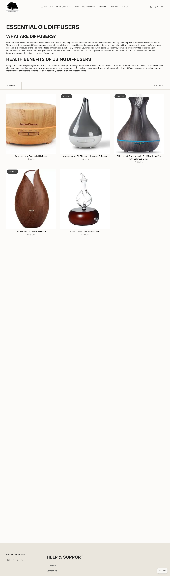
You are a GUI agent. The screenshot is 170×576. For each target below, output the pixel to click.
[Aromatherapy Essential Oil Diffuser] (31, 124)
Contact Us (52, 570)
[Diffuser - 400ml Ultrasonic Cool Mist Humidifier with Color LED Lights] (139, 124)
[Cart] (162, 7)
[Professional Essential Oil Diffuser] (85, 199)
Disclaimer (51, 565)
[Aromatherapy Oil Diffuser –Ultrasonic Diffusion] (85, 124)
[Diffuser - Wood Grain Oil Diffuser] (31, 199)
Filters (12, 86)
